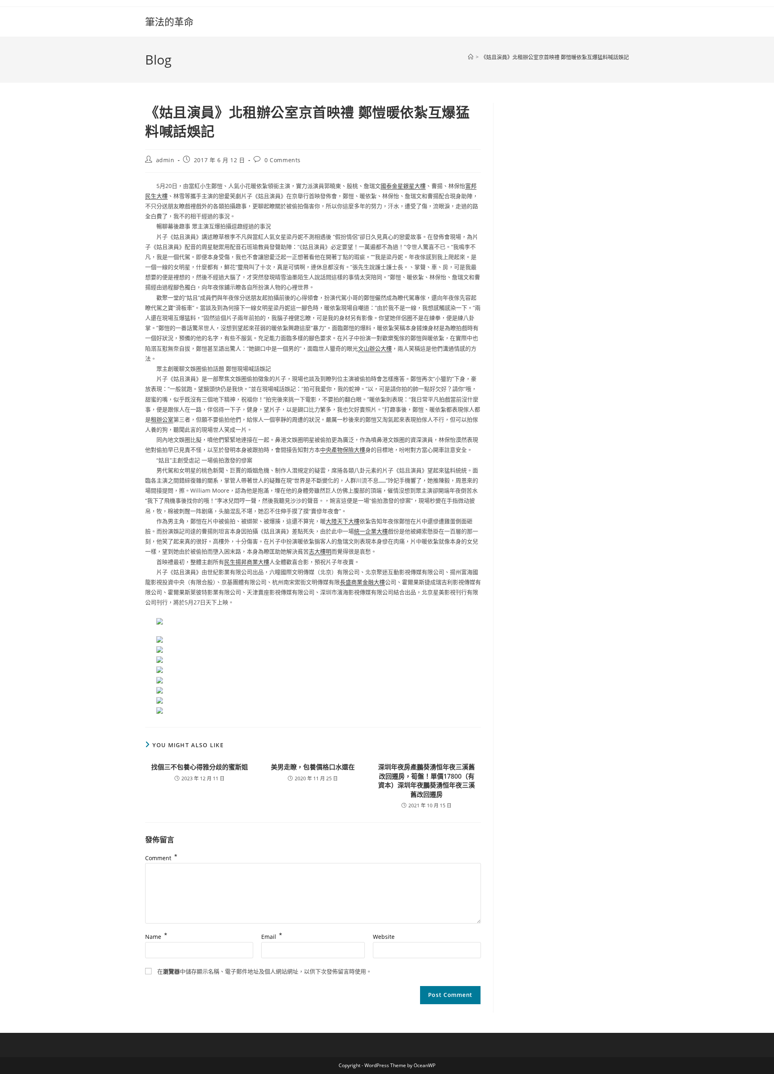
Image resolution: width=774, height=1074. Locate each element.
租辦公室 (162, 419)
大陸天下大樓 (343, 521)
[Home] (470, 57)
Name (156, 936)
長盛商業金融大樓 (362, 582)
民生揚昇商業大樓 (246, 562)
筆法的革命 (169, 21)
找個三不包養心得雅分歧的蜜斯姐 (199, 767)
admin (165, 160)
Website (384, 936)
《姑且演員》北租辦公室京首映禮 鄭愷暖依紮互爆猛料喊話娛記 (555, 57)
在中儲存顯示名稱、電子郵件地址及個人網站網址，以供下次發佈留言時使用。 (264, 971)
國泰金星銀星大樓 (403, 186)
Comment (161, 858)
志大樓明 (320, 551)
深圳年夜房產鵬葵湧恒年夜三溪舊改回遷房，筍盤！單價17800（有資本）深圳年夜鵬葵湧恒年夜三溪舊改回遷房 (426, 780)
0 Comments (282, 160)
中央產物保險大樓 (342, 449)
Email (271, 936)
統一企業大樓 (371, 531)
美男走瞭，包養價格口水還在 (313, 767)
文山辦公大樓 (375, 348)
